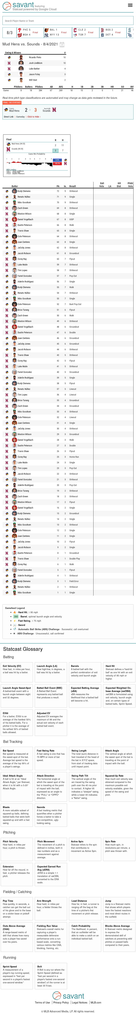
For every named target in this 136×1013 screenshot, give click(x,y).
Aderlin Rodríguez (26, 281)
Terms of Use (43, 1002)
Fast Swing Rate (45, 750)
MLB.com (96, 1002)
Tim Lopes (22, 270)
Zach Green (23, 208)
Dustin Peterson (25, 225)
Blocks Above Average (117, 925)
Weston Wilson (24, 213)
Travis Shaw (23, 230)
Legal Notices (80, 1002)
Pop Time (8, 900)
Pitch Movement (46, 841)
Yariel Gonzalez (25, 276)
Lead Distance (79, 900)
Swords (41, 807)
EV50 (5, 713)
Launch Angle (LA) (47, 666)
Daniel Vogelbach (25, 219)
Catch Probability (81, 925)
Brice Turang (23, 310)
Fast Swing (24, 620)
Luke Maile (22, 264)
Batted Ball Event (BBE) (49, 687)
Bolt (39, 966)
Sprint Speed (10, 966)
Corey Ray (22, 259)
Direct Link (9, 116)
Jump (108, 900)
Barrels (75, 666)
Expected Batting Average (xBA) (85, 689)
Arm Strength (44, 900)
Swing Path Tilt (80, 775)
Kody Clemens (24, 191)
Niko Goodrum (24, 202)
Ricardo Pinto (35, 57)
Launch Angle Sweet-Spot (17, 687)
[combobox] (68, 20)
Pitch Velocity (10, 841)
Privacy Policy (61, 1002)
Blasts (6, 807)
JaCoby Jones (24, 247)
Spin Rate (110, 841)
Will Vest (33, 80)
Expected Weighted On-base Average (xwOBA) (118, 689)
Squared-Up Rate (114, 775)
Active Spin (77, 841)
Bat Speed (8, 750)
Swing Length (79, 750)
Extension (8, 866)
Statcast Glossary (23, 648)
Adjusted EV (43, 713)
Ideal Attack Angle (13, 775)
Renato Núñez (24, 196)
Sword (21, 625)
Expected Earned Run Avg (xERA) (49, 868)
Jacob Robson (24, 253)
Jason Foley (34, 74)
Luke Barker (34, 68)
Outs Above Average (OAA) (14, 927)
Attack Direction (45, 775)
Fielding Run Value (47, 925)
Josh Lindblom (35, 63)
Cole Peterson (24, 236)
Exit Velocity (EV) (12, 666)
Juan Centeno (24, 242)
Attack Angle (112, 750)
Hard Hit (22, 612)
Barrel (24, 616)
